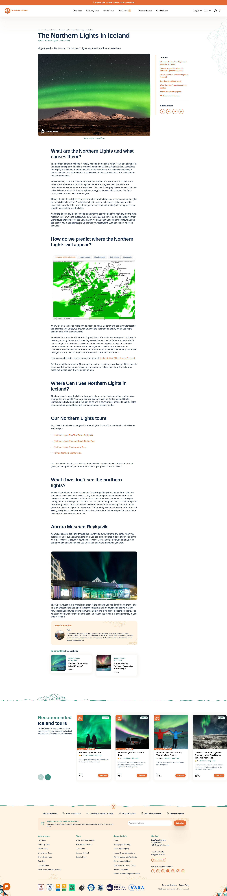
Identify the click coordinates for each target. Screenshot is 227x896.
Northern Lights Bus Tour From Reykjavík (73, 435)
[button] (197, 11)
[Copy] (181, 111)
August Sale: (100, 2)
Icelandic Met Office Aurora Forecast (117, 358)
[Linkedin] (174, 111)
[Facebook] (162, 111)
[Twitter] (168, 111)
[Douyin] (178, 871)
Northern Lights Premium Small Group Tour (74, 441)
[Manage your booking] (215, 11)
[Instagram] (163, 871)
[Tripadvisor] (173, 871)
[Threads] (183, 871)
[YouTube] (168, 871)
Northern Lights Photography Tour (70, 447)
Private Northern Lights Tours (67, 453)
